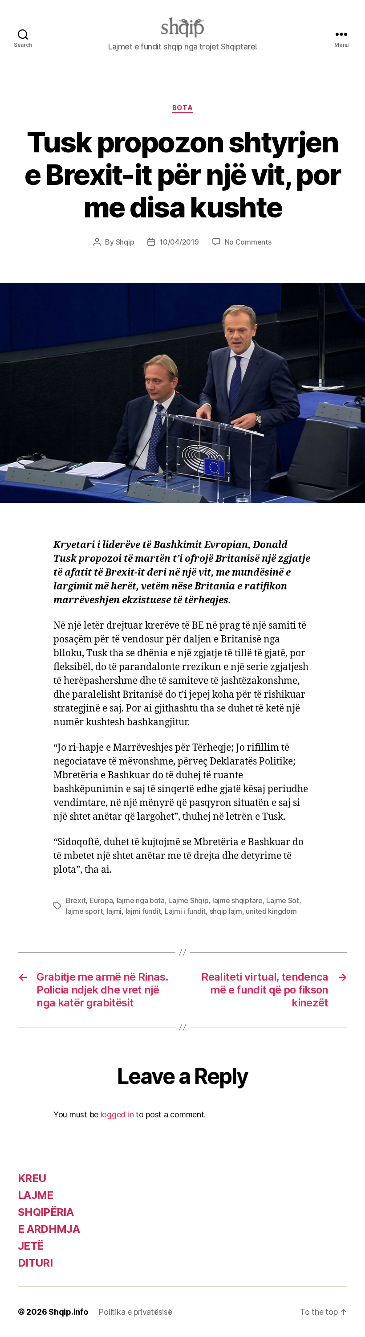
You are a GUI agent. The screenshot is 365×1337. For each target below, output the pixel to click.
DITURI (35, 1262)
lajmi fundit (143, 911)
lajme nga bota (141, 900)
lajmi (114, 911)
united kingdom (271, 911)
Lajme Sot (282, 900)
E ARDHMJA (49, 1229)
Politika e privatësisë (135, 1312)
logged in (117, 1114)
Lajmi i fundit (185, 911)
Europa (101, 900)
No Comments (248, 241)
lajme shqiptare (237, 900)
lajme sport (84, 911)
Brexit (75, 900)
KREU (32, 1178)
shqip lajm (226, 911)
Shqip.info (68, 1312)
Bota (182, 108)
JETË (30, 1245)
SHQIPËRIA (45, 1212)
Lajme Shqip (188, 900)
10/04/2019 (179, 241)
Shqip (125, 241)
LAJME (35, 1195)
